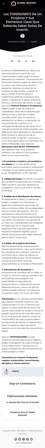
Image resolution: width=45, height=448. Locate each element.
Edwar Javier (26, 443)
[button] (11, 61)
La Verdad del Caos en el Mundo (22, 402)
